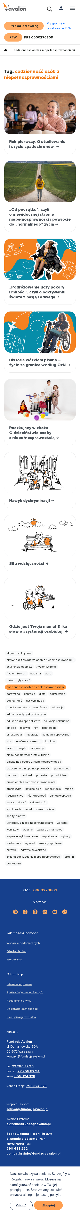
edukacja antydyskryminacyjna (26, 714)
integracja (32, 734)
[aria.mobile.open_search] (49, 9)
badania (35, 673)
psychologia (33, 789)
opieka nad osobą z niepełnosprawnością (34, 761)
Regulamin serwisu (19, 1000)
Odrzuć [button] (21, 1205)
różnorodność (36, 795)
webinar (28, 829)
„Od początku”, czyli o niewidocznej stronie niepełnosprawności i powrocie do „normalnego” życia (40, 217)
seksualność (38, 802)
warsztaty (13, 829)
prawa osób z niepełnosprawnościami (31, 782)
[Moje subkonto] (61, 9)
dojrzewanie (57, 694)
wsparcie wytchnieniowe (22, 836)
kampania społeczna (55, 734)
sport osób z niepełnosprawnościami (30, 809)
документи (14, 863)
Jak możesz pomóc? (22, 933)
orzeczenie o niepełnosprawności (28, 768)
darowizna (13, 694)
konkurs (50, 741)
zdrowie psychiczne (33, 850)
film (36, 728)
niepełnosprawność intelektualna (28, 755)
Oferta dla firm (16, 951)
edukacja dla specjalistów (23, 721)
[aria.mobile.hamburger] (72, 9)
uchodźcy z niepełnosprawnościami (30, 823)
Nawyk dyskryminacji (30, 500)
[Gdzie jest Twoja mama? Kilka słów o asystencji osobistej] (40, 598)
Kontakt (12, 1032)
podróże (41, 775)
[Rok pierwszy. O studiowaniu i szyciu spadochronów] (40, 113)
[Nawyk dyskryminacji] (40, 472)
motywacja (37, 748)
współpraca (49, 836)
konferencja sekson (28, 741)
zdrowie (12, 850)
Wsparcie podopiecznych (23, 943)
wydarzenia (14, 843)
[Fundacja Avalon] (14, 7)
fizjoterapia (49, 728)
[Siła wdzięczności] (40, 535)
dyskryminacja (35, 700)
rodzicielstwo (15, 795)
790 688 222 (17, 1149)
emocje (11, 728)
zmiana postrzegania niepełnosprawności (33, 856)
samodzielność (16, 802)
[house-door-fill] (7, 50)
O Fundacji (15, 974)
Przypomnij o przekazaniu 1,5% (59, 25)
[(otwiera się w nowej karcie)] (15, 911)
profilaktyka (14, 789)
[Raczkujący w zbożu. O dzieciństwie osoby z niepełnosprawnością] (40, 399)
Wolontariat (14, 959)
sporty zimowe (16, 816)
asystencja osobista (19, 666)
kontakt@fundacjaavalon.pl (26, 1056)
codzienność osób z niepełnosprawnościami (35, 687)
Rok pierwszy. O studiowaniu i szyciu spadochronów (37, 144)
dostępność (14, 700)
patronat (12, 775)
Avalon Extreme (47, 666)
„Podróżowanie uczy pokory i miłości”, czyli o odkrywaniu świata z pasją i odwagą (37, 292)
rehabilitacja (53, 789)
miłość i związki (16, 748)
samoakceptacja (60, 795)
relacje (69, 789)
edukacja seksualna (56, 721)
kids (9, 741)
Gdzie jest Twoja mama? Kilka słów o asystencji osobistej (38, 629)
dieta (42, 694)
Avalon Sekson (16, 673)
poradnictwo (59, 775)
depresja (29, 694)
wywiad (30, 843)
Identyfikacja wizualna (21, 1017)
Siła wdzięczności (27, 563)
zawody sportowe (50, 843)
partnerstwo (62, 768)
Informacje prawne (19, 984)
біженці (69, 856)
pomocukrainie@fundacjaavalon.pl (34, 1153)
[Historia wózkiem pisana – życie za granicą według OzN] (40, 332)
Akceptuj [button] (48, 1205)
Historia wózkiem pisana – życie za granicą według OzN (38, 362)
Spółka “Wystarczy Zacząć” (25, 992)
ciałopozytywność (18, 680)
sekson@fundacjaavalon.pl (27, 1109)
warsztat (62, 823)
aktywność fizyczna (19, 653)
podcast (27, 775)
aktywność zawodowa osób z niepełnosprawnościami (41, 660)
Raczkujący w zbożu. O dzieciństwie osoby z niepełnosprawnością (32, 432)
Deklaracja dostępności (22, 1009)
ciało (48, 673)
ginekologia (14, 734)
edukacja (57, 707)
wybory (65, 836)
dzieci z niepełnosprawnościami (27, 707)
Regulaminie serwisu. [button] (27, 1179)
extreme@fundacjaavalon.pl (29, 1124)
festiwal (25, 728)
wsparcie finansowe (49, 829)
